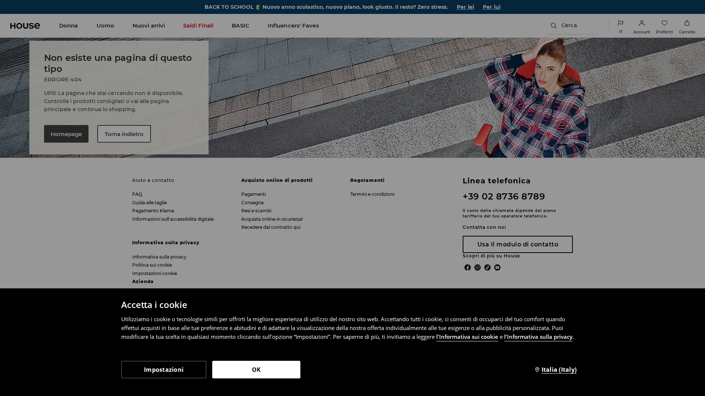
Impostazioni (164, 370)
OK (256, 370)
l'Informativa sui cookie (467, 336)
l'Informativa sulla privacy (538, 336)
